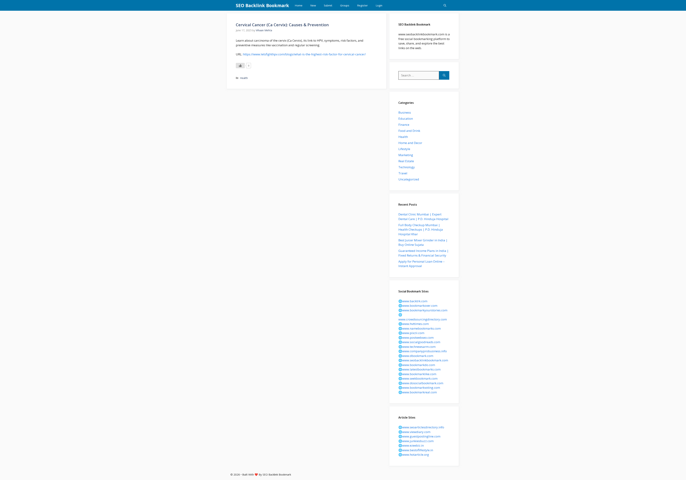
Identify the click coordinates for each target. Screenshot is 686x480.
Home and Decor (410, 143)
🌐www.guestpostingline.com (419, 436)
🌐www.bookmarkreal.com (417, 392)
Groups (344, 5)
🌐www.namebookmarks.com (419, 328)
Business (404, 112)
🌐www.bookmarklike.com (417, 374)
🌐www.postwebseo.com (416, 337)
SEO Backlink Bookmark (262, 5)
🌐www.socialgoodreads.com (419, 342)
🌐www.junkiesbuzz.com (416, 441)
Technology (406, 167)
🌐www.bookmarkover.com (417, 306)
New (313, 5)
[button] (445, 5)
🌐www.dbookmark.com (415, 356)
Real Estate (406, 161)
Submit (328, 5)
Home (298, 5)
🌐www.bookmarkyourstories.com (422, 310)
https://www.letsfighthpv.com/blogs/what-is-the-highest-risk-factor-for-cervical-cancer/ (304, 54)
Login (379, 5)
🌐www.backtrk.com (412, 301)
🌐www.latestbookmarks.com (419, 369)
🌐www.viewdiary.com (414, 432)
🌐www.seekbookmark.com (418, 378)
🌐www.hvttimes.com (413, 324)
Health (244, 78)
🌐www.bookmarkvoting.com (419, 388)
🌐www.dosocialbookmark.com (420, 383)
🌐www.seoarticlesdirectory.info (421, 427)
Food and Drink (409, 131)
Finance (403, 125)
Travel (402, 173)
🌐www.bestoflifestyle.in (415, 450)
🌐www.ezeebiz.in (411, 445)
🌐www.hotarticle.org (413, 454)
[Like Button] (240, 65)
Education (405, 118)
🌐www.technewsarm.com (417, 347)
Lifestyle (404, 149)
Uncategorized (408, 179)
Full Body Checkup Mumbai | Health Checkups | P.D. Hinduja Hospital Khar (420, 229)
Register (362, 5)
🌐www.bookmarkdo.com (416, 365)
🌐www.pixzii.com (411, 333)
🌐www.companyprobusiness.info (422, 351)
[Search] (444, 75)
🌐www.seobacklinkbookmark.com (423, 360)
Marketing (405, 155)
